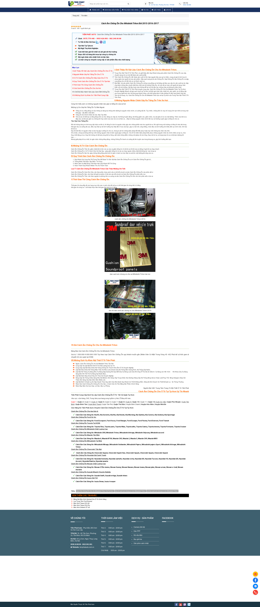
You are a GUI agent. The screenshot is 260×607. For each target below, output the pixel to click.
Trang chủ (95, 10)
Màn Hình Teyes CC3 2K (81, 503)
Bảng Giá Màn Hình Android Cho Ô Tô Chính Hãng (90, 499)
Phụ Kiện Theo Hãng (131, 10)
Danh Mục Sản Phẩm (112, 10)
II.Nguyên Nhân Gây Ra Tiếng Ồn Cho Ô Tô (88, 74)
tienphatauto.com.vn (87, 547)
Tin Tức (146, 10)
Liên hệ (168, 10)
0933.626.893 (102, 38)
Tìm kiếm (84, 15)
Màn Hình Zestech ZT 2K (82, 507)
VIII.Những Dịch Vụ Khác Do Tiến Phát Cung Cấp (90, 95)
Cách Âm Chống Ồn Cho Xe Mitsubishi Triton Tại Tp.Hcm (94, 491)
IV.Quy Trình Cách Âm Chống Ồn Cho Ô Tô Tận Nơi (91, 81)
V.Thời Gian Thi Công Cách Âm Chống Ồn (87, 85)
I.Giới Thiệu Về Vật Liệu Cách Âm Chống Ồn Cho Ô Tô (92, 71)
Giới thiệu (157, 10)
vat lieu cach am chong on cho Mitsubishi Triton (162, 491)
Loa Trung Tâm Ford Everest (83, 501)
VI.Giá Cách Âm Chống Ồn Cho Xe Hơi (86, 88)
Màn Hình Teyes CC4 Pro (82, 505)
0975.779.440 (88, 38)
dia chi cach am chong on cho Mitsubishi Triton (130, 491)
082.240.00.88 (115, 38)
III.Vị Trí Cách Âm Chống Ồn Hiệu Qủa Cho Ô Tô (90, 78)
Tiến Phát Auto (76, 528)
